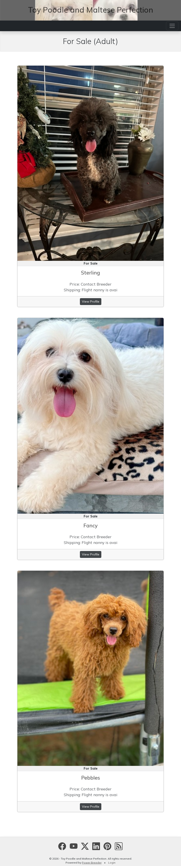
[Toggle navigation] (172, 25)
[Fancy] (90, 415)
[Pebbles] (90, 667)
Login (111, 862)
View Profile (90, 301)
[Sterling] (90, 162)
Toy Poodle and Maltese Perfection (90, 10)
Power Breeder (92, 862)
